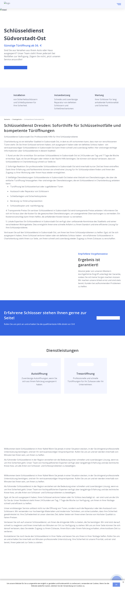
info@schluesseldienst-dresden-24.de (26, 574)
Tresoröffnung (85, 373)
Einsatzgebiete (64, 566)
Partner (61, 574)
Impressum (63, 578)
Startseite (62, 562)
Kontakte (62, 570)
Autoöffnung (39, 373)
